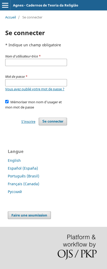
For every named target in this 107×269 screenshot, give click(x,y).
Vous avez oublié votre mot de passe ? (34, 89)
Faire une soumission (29, 215)
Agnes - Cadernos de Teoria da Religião (45, 5)
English (14, 160)
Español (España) (23, 168)
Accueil (10, 17)
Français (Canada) (23, 183)
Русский (15, 191)
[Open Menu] (5, 5)
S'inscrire (28, 121)
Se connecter (52, 121)
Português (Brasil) (23, 176)
